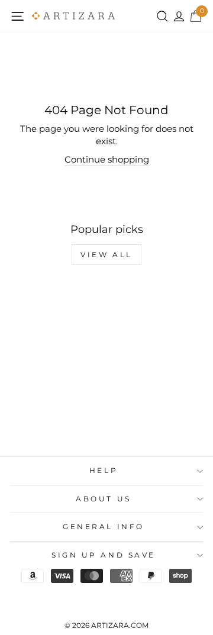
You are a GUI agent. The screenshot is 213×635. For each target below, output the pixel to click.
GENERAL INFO (103, 527)
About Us (103, 499)
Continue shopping (106, 159)
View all (106, 254)
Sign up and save (103, 555)
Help (103, 470)
